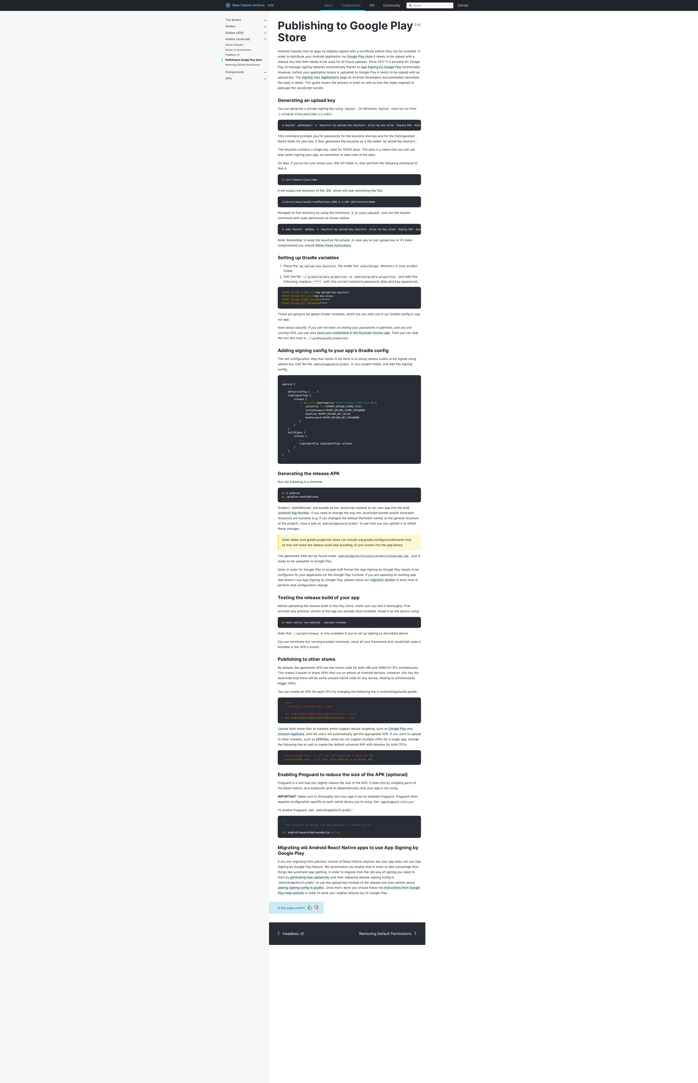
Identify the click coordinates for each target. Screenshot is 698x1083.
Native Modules (234, 44)
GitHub (463, 5)
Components (351, 5)
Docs (329, 5)
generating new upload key (310, 877)
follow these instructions (333, 245)
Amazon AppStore (291, 734)
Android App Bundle (293, 513)
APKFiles (322, 739)
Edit (417, 25)
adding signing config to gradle (300, 888)
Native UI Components (238, 49)
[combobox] (429, 5)
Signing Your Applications (320, 77)
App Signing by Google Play (381, 67)
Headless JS (232, 54)
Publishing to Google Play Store (243, 59)
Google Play (397, 729)
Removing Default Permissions (242, 64)
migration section (382, 580)
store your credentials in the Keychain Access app (353, 333)
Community (391, 5)
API (371, 5)
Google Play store (360, 56)
